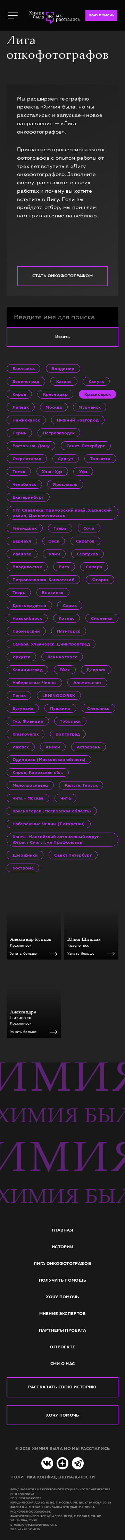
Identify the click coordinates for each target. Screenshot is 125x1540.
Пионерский (26, 631)
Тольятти (100, 458)
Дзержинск (25, 855)
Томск (19, 471)
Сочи (88, 528)
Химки (52, 746)
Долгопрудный (29, 605)
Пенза (19, 695)
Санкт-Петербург (85, 445)
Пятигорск (69, 631)
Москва (53, 407)
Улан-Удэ (52, 471)
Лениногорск (62, 656)
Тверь (60, 528)
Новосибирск (27, 618)
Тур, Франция (27, 721)
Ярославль (65, 484)
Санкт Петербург (73, 855)
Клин (54, 553)
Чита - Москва (28, 798)
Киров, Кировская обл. (37, 772)
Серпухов (87, 553)
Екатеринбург (28, 497)
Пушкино (60, 708)
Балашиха (23, 368)
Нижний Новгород (78, 420)
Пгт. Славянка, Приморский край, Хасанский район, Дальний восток (62, 512)
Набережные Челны (34, 682)
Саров (70, 605)
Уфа (83, 471)
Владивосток (27, 566)
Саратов (85, 541)
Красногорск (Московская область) (51, 810)
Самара (94, 566)
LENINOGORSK (58, 695)
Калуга (96, 381)
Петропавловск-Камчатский (43, 579)
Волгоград (68, 734)
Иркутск (21, 656)
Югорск (100, 579)
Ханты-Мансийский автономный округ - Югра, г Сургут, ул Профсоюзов (57, 839)
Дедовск (96, 669)
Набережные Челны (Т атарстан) (48, 823)
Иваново (22, 553)
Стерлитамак (26, 458)
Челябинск (24, 484)
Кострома (23, 868)
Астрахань (88, 746)
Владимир (62, 368)
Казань (64, 381)
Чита (65, 798)
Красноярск (97, 394)
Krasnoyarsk (25, 734)
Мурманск (89, 407)
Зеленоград (26, 381)
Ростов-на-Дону (31, 445)
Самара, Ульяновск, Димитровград (51, 644)
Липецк (20, 407)
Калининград (27, 669)
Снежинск (98, 708)
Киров (19, 394)
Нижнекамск (26, 420)
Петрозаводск (59, 432)
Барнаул (22, 541)
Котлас (66, 618)
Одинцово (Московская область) (49, 759)
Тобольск (70, 721)
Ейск (64, 669)
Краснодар (55, 394)
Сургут (65, 458)
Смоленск (101, 618)
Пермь (19, 432)
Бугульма (22, 708)
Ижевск (20, 746)
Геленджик (24, 528)
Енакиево (53, 592)
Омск (53, 541)
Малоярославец (30, 785)
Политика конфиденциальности (52, 1477)
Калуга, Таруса (81, 785)
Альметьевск (87, 682)
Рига (64, 566)
